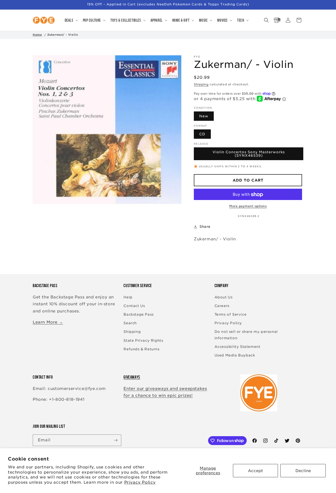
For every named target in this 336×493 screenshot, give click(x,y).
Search (130, 323)
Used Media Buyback (234, 355)
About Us (223, 297)
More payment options (248, 206)
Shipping (201, 84)
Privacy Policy (140, 482)
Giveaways (131, 377)
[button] (71, 20)
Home (37, 34)
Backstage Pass (138, 314)
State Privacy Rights (143, 340)
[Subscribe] (115, 440)
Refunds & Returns (141, 349)
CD (202, 134)
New (203, 116)
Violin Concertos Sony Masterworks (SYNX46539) (249, 154)
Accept (255, 470)
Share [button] (205, 227)
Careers (221, 306)
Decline (303, 470)
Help (127, 297)
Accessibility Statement (237, 347)
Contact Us (134, 306)
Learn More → (48, 322)
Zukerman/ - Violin (62, 34)
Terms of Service (230, 314)
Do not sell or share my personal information (246, 335)
